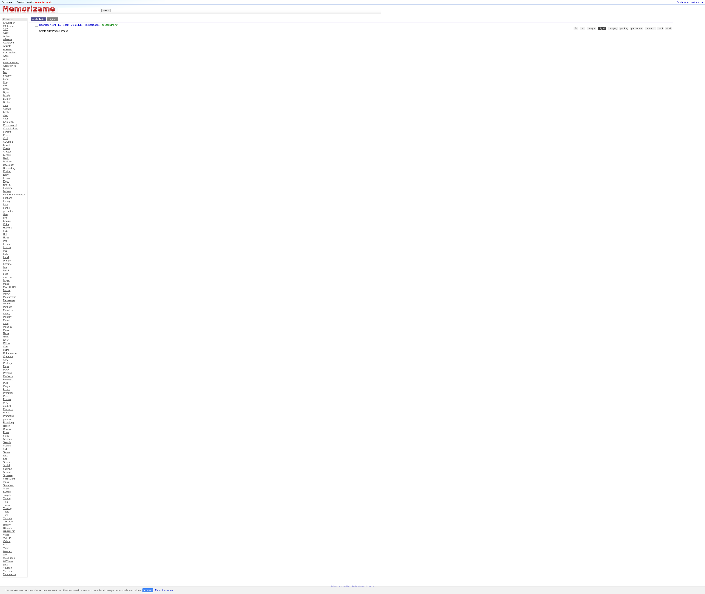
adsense (7, 39)
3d (576, 28)
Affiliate (7, 46)
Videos (6, 541)
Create (6, 148)
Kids (5, 254)
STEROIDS (9, 478)
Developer (8, 165)
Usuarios (370, 586)
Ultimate (7, 528)
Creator (7, 151)
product (7, 406)
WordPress (9, 558)
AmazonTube (10, 52)
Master (6, 290)
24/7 (5, 29)
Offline (6, 343)
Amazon (7, 49)
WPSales (8, 561)
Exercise (7, 188)
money (6, 313)
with (5, 554)
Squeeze (7, 475)
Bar (5, 72)
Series (6, 452)
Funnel (6, 207)
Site (5, 458)
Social (6, 465)
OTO (5, 359)
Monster (7, 320)
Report (6, 425)
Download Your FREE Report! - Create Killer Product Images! (69, 25)
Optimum (8, 356)
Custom (7, 155)
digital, (52, 19)
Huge (6, 237)
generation (8, 211)
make (6, 283)
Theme (6, 498)
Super (6, 488)
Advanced (8, 42)
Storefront (8, 485)
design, (591, 28)
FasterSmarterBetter (14, 194)
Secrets (7, 445)
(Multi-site (8, 26)
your (5, 564)
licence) (7, 260)
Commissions (10, 128)
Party (6, 369)
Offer (5, 340)
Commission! (10, 125)
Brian (6, 89)
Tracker (7, 505)
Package (7, 363)
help (5, 231)
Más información (164, 590)
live (5, 267)
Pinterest (8, 379)
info (5, 240)
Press (6, 396)
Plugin (6, 386)
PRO (5, 402)
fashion (7, 191)
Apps (6, 56)
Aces (6, 32)
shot (5, 455)
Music (6, 330)
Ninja (5, 336)
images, (613, 28)
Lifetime (7, 264)
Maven (6, 293)
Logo (5, 274)
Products (8, 409)
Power (6, 389)
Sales (6, 435)
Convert (7, 135)
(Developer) (9, 22)
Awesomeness (11, 62)
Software (7, 468)
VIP (5, 544)
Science (7, 439)
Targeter (7, 495)
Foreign (7, 201)
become (7, 75)
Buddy (6, 95)
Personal (7, 373)
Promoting (8, 416)
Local (6, 270)
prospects (8, 419)
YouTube (7, 571)
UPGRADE (9, 531)
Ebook (6, 178)
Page (6, 366)
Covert (6, 145)
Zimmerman (9, 574)
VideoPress (9, 538)
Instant (6, 244)
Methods (7, 307)
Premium (8, 392)
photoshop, (636, 28)
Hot (5, 234)
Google (7, 221)
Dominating (9, 168)
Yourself (7, 567)
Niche (6, 333)
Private (7, 399)
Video (6, 534)
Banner (7, 69)
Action (6, 36)
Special (7, 472)
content (7, 131)
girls (5, 217)
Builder (6, 98)
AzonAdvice (9, 65)
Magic (6, 280)
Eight (6, 181)
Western (7, 551)
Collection (8, 122)
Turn (5, 515)
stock (6, 482)
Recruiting (8, 422)
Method (7, 303)
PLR (5, 383)
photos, (624, 28)
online (6, 349)
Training (7, 508)
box (5, 85)
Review (7, 429)
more (5, 323)
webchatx (38, 19)
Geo (5, 214)
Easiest (7, 171)
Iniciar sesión (697, 2)
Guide (6, 224)
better (6, 79)
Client (6, 118)
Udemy (7, 525)
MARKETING (10, 287)
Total (5, 501)
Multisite (7, 326)
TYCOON (8, 521)
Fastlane (7, 198)
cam (5, 105)
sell (5, 449)
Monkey (7, 316)
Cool (5, 138)
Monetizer (8, 310)
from (5, 204)
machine (7, 277)
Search (7, 442)
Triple (6, 511)
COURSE (8, 141)
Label (6, 257)
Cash (6, 112)
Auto (5, 59)
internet (7, 247)
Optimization (10, 353)
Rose (6, 432)
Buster (6, 102)
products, (650, 28)
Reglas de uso (358, 586)
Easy (6, 174)
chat (5, 115)
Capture (7, 108)
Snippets (7, 462)
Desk (6, 158)
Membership (9, 297)
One (5, 346)
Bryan (6, 92)
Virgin (6, 548)
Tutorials (7, 518)
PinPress (8, 376)
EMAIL (6, 184)
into (5, 250)
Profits (6, 412)
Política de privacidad (340, 586)
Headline (7, 227)
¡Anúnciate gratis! (44, 2)
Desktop (7, 161)
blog (5, 82)
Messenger (9, 300)
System (7, 492)
